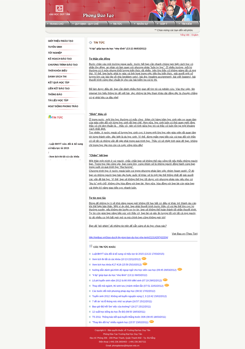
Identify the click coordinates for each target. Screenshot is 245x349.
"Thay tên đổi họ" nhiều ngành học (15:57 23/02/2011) (120, 322)
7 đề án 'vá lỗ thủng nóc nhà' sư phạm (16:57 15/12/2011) (122, 301)
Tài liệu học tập (58, 100)
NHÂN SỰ (142, 24)
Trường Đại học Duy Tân (138, 330)
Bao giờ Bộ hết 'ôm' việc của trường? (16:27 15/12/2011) (121, 306)
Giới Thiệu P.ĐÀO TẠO (60, 41)
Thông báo (55, 94)
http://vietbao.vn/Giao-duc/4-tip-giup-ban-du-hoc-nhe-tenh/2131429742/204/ (128, 237)
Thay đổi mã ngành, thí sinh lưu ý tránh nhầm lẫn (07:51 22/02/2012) (128, 286)
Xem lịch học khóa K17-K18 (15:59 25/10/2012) (117, 264)
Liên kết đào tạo (58, 88)
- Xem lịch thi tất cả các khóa (63, 155)
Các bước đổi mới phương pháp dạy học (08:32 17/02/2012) (123, 291)
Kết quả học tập (58, 82)
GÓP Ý (163, 24)
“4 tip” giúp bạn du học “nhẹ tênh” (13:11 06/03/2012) (119, 275)
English (195, 35)
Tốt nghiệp (55, 53)
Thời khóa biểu (57, 70)
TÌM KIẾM (187, 24)
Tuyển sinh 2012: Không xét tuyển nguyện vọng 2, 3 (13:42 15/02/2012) (129, 296)
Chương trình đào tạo (63, 64)
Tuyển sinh (55, 47)
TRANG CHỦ (57, 24)
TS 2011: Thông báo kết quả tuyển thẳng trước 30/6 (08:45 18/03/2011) (129, 317)
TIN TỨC (117, 24)
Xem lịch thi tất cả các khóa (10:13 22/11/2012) (116, 259)
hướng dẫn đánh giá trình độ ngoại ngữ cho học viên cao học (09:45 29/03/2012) (134, 270)
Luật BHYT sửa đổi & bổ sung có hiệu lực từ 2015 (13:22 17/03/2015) (128, 254)
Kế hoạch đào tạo (60, 58)
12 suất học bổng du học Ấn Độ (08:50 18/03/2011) (118, 311)
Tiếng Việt (184, 35)
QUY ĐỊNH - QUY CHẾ (87, 24)
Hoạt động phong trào (63, 106)
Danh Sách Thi (57, 76)
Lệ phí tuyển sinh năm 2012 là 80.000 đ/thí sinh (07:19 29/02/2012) (127, 280)
